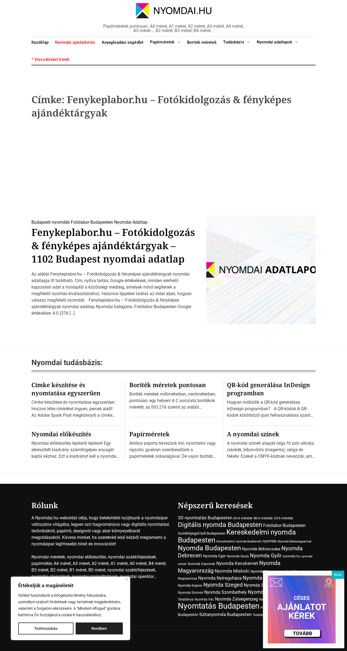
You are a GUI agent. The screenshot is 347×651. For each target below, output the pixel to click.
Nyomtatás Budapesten (218, 606)
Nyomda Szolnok (190, 593)
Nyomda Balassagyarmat (294, 541)
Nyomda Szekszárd (262, 585)
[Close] (126, 579)
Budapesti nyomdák (50, 222)
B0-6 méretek (263, 518)
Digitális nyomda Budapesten (220, 525)
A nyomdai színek (253, 434)
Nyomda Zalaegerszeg (236, 599)
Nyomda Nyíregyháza (220, 578)
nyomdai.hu (291, 556)
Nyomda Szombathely (225, 592)
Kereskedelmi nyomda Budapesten (237, 536)
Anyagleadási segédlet (122, 42)
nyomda (270, 541)
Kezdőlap (40, 42)
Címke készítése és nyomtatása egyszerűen (66, 389)
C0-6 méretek (283, 518)
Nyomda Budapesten (209, 548)
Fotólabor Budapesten (92, 222)
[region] (70, 608)
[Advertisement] (173, 169)
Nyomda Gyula (238, 556)
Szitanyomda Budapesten (225, 614)
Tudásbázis (233, 42)
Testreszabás (45, 628)
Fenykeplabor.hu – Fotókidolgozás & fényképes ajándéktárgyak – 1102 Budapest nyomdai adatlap (113, 246)
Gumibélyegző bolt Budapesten (201, 533)
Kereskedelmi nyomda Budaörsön (239, 541)
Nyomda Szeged (223, 585)
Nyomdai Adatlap (130, 222)
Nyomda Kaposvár (201, 564)
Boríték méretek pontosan (167, 385)
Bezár (338, 575)
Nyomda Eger (214, 556)
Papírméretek (162, 42)
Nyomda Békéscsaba (261, 548)
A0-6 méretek (243, 518)
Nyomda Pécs (259, 578)
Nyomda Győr (265, 555)
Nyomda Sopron (190, 585)
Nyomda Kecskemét (237, 563)
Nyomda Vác (204, 599)
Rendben (99, 628)
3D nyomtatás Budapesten (205, 517)
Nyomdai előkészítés (61, 434)
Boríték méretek (202, 42)
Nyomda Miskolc (232, 571)
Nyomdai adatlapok (275, 42)
